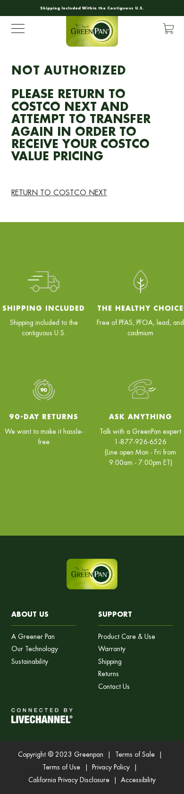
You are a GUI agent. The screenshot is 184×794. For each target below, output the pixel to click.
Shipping (110, 661)
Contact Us (114, 686)
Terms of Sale (135, 754)
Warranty (111, 649)
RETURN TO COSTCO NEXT (59, 193)
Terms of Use (61, 767)
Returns (108, 674)
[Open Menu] (18, 30)
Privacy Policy (111, 767)
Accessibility (138, 780)
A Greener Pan (33, 636)
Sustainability (29, 661)
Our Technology (34, 649)
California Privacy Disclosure (68, 780)
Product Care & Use (126, 636)
